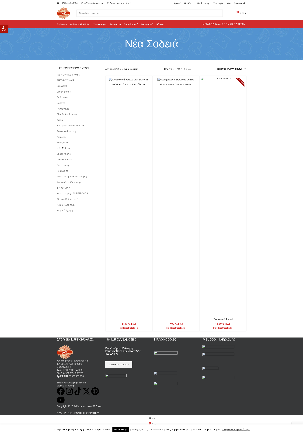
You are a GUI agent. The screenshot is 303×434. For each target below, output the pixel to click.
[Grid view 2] (198, 69)
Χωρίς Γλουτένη (66, 204)
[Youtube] (61, 400)
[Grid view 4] (208, 69)
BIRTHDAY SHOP (65, 80)
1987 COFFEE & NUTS (68, 74)
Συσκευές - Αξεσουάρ (69, 182)
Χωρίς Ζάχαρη (65, 210)
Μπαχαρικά (63, 142)
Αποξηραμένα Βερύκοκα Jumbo (175, 84)
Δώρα (60, 120)
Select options (129, 328)
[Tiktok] (78, 391)
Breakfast (62, 86)
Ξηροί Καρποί (64, 153)
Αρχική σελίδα (113, 69)
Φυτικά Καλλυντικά (67, 199)
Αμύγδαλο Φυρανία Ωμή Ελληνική (129, 84)
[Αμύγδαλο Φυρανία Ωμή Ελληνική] (129, 79)
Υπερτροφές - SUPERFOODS (72, 193)
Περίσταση (63, 165)
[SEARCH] (219, 13)
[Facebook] (61, 391)
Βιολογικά (62, 97)
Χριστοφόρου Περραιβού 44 (72, 360)
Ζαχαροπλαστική (66, 131)
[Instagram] (69, 391)
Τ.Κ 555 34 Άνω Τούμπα (69, 363)
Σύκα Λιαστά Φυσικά (222, 319)
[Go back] (121, 44)
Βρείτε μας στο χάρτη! (120, 3)
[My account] (230, 13)
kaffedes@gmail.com (94, 3)
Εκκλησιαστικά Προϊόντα (70, 125)
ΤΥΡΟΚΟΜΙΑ (63, 187)
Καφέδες (62, 137)
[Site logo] (63, 12)
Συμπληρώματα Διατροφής (72, 176)
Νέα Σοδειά (63, 148)
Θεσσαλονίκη (64, 366)
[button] (4, 29)
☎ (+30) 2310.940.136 (67, 3)
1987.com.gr (68, 385)
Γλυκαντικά (63, 108)
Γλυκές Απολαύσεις (67, 114)
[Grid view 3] (203, 69)
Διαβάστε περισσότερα (236, 429)
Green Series (64, 91)
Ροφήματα (62, 170)
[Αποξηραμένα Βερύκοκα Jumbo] (176, 79)
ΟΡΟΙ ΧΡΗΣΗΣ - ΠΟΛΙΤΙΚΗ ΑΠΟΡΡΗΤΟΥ (78, 413)
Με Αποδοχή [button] (120, 429)
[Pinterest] (95, 391)
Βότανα (61, 103)
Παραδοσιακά (64, 159)
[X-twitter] (87, 391)
